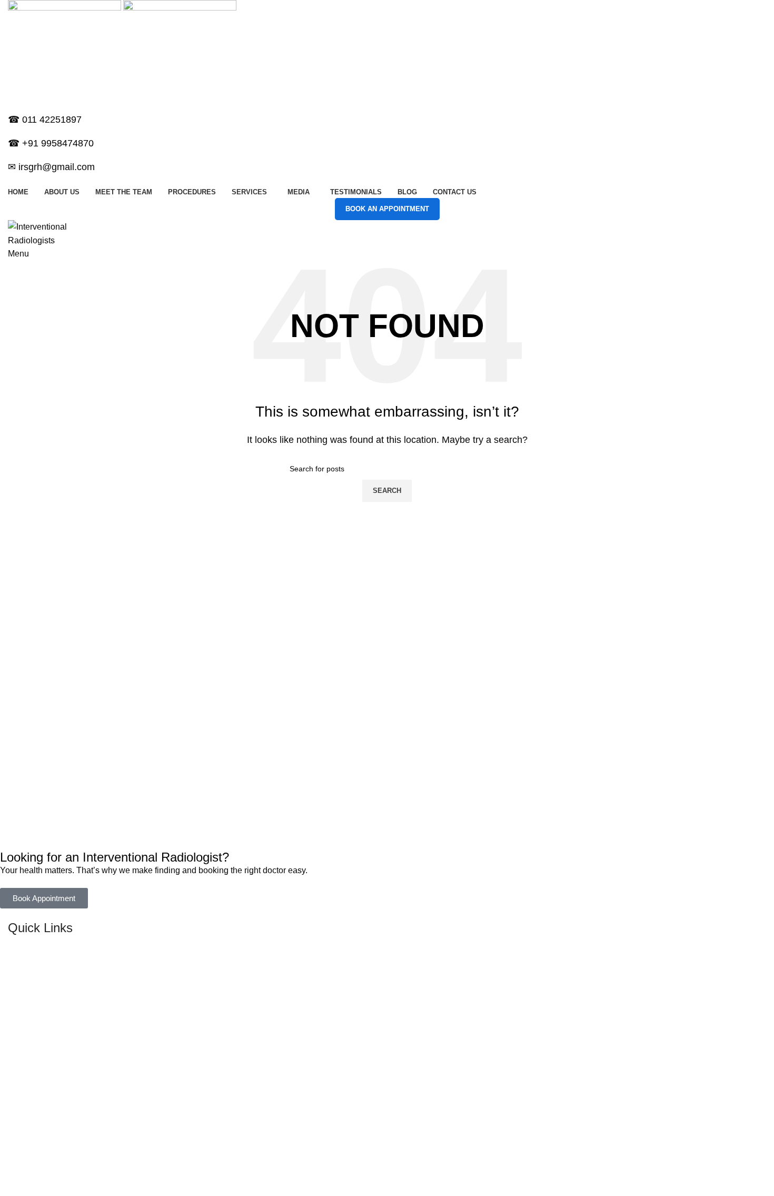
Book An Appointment (387, 209)
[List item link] (379, 996)
